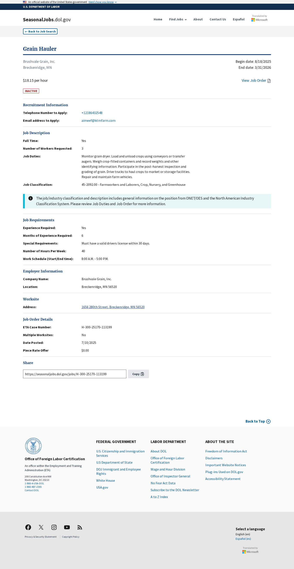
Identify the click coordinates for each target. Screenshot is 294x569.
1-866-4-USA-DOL (34, 483)
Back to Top (255, 421)
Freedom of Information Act (226, 451)
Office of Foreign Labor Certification (167, 460)
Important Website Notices (225, 465)
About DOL (159, 451)
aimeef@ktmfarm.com (99, 120)
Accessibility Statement (223, 479)
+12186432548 (92, 113)
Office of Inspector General (170, 476)
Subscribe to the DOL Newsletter (175, 490)
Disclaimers (214, 458)
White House (105, 480)
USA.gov (102, 487)
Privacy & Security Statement (41, 536)
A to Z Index (159, 497)
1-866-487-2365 (33, 486)
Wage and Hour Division (168, 469)
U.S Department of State (114, 462)
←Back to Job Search (40, 31)
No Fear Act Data (163, 483)
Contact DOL (32, 490)
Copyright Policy (70, 536)
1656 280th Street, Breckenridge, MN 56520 (113, 307)
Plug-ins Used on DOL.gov (224, 472)
